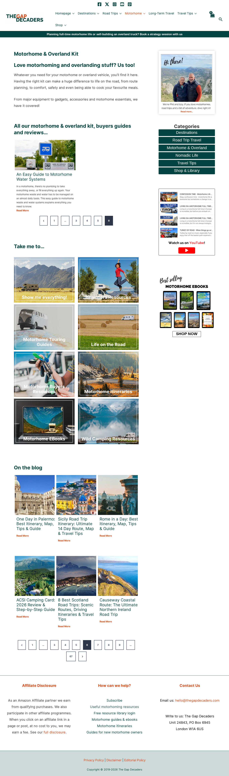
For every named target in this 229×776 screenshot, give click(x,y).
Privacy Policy (94, 760)
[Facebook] (99, 4)
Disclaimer (114, 760)
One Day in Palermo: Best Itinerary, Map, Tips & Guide (35, 524)
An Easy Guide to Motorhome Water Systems (44, 177)
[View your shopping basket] (212, 19)
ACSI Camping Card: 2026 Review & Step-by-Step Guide (35, 605)
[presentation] (45, 155)
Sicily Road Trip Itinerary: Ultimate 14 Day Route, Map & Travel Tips (76, 526)
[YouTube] (122, 4)
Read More (22, 210)
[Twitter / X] (107, 4)
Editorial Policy (135, 760)
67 (71, 656)
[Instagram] (114, 4)
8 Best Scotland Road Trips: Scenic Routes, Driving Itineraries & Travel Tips (76, 610)
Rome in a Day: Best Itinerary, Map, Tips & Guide (119, 524)
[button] (72, 13)
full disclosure (55, 732)
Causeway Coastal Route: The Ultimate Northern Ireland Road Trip (119, 607)
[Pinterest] (130, 4)
